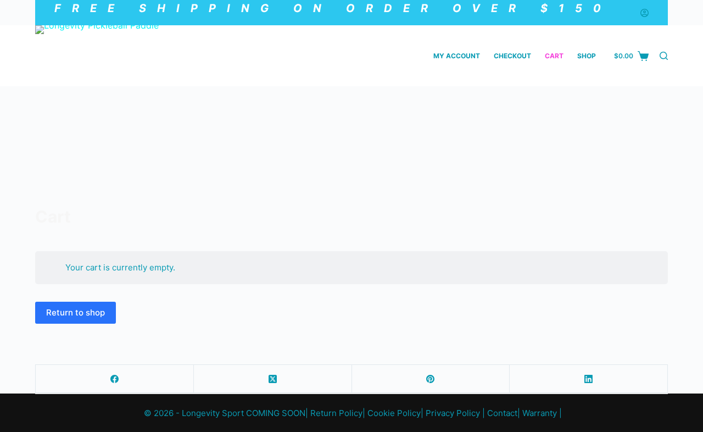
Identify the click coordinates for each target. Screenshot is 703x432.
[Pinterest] (431, 379)
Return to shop (75, 312)
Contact (502, 413)
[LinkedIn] (589, 379)
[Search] (664, 56)
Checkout (512, 56)
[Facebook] (115, 379)
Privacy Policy (453, 413)
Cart (554, 56)
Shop (586, 56)
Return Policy (336, 413)
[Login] (644, 13)
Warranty (539, 413)
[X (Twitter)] (273, 379)
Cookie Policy (394, 413)
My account (456, 56)
